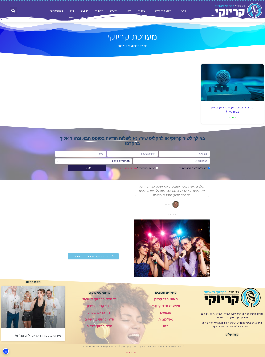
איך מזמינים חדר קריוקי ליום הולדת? (37, 335)
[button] (13, 10)
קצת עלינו (232, 334)
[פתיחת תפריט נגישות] (6, 351)
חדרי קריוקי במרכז (99, 313)
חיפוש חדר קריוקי (163, 11)
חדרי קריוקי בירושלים (99, 319)
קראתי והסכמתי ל (137, 168)
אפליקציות (165, 319)
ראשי (183, 11)
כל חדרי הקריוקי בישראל (99, 299)
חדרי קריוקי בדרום (99, 326)
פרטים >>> (232, 117)
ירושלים (113, 11)
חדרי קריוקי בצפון (99, 306)
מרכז (129, 11)
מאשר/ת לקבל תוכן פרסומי (193, 168)
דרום (100, 11)
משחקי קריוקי (56, 11)
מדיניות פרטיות (132, 352)
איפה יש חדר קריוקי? (165, 306)
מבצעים (84, 11)
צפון (143, 11)
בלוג (72, 11)
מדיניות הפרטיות (128, 168)
